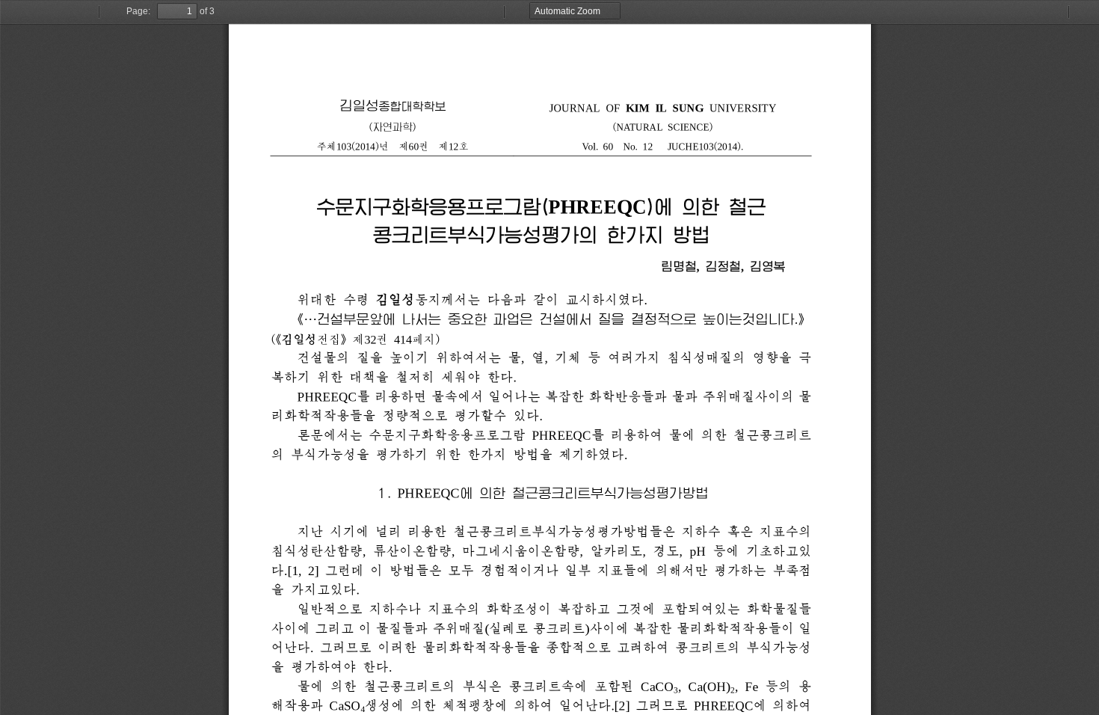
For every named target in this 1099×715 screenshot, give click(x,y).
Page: (138, 11)
